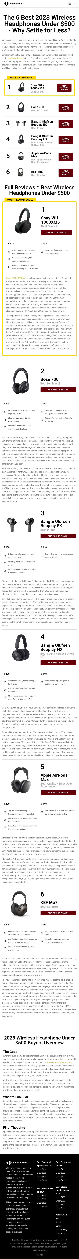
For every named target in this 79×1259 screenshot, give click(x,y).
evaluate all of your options (59, 1062)
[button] (69, 3)
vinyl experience (15, 58)
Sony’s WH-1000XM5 (15, 278)
